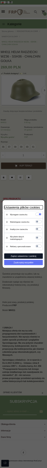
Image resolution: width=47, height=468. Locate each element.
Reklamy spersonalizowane (20, 247)
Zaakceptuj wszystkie (23, 262)
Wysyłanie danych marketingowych (17, 238)
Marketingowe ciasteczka (19, 222)
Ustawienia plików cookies (22, 207)
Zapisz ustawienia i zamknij (23, 256)
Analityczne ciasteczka (19, 229)
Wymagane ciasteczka (18, 215)
